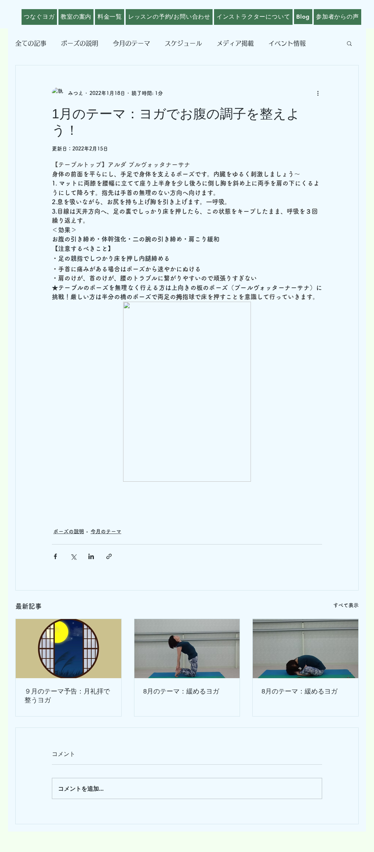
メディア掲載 (235, 43)
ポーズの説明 (79, 43)
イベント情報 (287, 43)
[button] (349, 43)
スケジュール (183, 43)
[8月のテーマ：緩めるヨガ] (187, 648)
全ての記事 (30, 43)
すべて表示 (346, 605)
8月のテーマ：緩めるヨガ (181, 691)
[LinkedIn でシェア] (91, 556)
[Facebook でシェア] (55, 556)
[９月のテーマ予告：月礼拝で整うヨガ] (68, 648)
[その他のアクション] (317, 93)
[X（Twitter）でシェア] (73, 556)
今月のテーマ (131, 43)
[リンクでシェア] (109, 556)
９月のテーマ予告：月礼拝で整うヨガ (67, 696)
